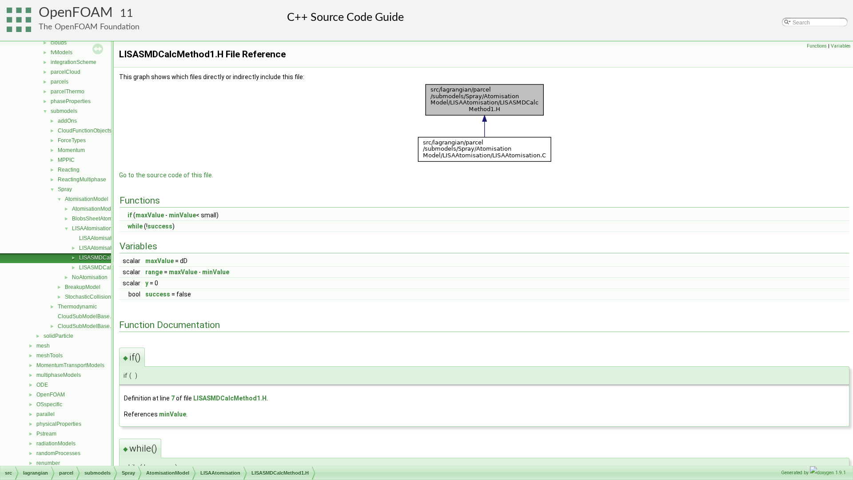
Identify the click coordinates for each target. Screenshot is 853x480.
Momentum (71, 150)
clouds (59, 43)
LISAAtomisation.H (101, 248)
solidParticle (58, 336)
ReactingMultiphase (82, 179)
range (154, 272)
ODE (42, 385)
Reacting (69, 170)
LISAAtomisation (92, 228)
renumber (48, 463)
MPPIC (66, 160)
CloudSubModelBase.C (86, 316)
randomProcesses (58, 453)
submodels (64, 111)
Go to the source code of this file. (166, 175)
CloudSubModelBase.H (86, 326)
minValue (182, 215)
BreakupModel (82, 287)
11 (126, 13)
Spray (65, 189)
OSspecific (49, 404)
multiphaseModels (58, 375)
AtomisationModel (86, 199)
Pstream (46, 434)
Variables (841, 46)
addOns (67, 121)
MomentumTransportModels (70, 365)
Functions (817, 46)
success (159, 226)
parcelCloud (65, 72)
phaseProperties (71, 101)
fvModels (61, 52)
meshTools (49, 355)
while (135, 226)
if (130, 215)
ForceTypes (72, 140)
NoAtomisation (90, 277)
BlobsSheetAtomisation (100, 219)
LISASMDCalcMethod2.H (109, 267)
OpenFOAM (76, 13)
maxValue (150, 215)
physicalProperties (58, 424)
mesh (43, 346)
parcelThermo (67, 91)
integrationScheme (73, 62)
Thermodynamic (77, 307)
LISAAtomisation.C (101, 238)
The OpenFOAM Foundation (89, 27)
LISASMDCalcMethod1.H (109, 258)
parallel (45, 414)
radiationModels (56, 443)
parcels (59, 82)
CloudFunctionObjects (85, 131)
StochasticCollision (88, 297)
